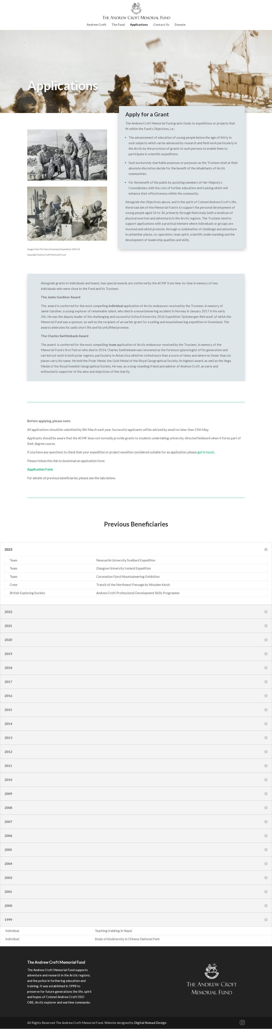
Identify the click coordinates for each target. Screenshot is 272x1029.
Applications (139, 24)
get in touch (205, 452)
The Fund (118, 24)
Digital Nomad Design (150, 1023)
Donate (180, 24)
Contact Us (161, 24)
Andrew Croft (96, 24)
